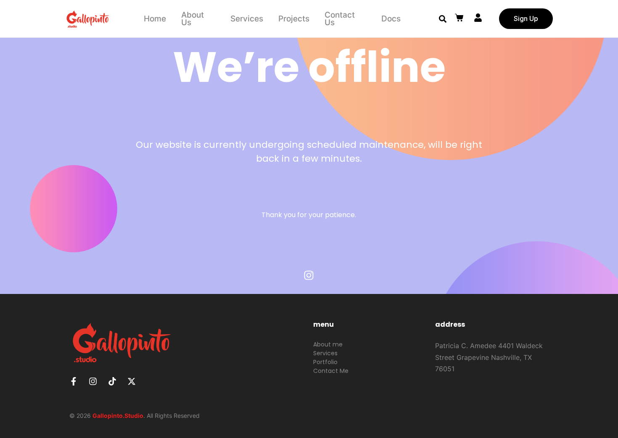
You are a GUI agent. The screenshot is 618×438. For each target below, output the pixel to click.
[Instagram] (309, 275)
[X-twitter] (131, 381)
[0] (460, 17)
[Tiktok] (112, 381)
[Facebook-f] (73, 381)
